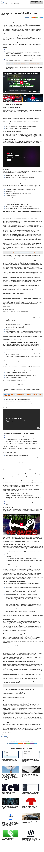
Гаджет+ (4, 2)
